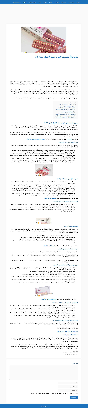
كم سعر (50, 2)
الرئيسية (78, 2)
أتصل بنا (24, 2)
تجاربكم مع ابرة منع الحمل (50, 198)
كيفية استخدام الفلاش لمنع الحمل (70, 334)
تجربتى (45, 2)
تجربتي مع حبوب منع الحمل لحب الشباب (35, 139)
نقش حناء (57, 2)
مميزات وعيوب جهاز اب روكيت (71, 354)
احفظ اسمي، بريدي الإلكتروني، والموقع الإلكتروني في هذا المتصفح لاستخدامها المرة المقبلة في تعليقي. (53, 393)
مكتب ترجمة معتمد (16, 2)
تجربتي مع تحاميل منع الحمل (50, 245)
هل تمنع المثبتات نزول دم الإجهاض (48, 299)
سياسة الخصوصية (32, 2)
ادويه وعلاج (69, 139)
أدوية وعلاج (75, 351)
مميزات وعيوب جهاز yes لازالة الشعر (70, 352)
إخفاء (71, 102)
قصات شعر (63, 2)
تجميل (40, 2)
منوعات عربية (71, 2)
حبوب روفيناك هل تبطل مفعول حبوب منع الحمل (67, 331)
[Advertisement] (44, 13)
